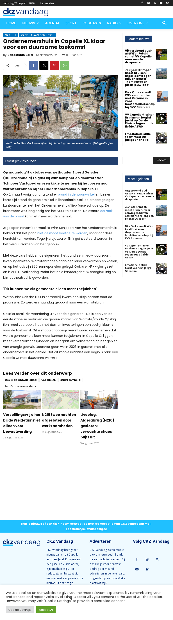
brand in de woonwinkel (76, 194)
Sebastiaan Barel (20, 55)
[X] (154, 3)
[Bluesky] (167, 3)
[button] (164, 23)
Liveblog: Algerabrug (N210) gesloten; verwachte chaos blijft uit (97, 426)
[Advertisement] (60, 486)
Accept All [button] (46, 610)
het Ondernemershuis (20, 386)
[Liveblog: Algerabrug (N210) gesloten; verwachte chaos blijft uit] (99, 399)
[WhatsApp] (64, 65)
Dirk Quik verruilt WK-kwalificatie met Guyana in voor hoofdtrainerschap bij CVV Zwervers (140, 99)
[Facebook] (142, 3)
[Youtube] (161, 3)
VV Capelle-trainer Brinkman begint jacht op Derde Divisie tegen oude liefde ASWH (139, 120)
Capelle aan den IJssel (37, 35)
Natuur (10, 35)
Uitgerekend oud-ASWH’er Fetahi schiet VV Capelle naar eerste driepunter (138, 56)
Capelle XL (48, 379)
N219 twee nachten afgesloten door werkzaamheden (59, 420)
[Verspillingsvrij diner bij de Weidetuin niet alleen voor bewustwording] (22, 399)
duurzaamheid (70, 379)
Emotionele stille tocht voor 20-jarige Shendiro (138, 137)
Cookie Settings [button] (19, 610)
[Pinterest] (54, 65)
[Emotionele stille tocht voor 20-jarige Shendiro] (161, 138)
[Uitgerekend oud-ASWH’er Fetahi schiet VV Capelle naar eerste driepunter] (161, 54)
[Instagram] (148, 3)
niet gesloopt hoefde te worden (62, 233)
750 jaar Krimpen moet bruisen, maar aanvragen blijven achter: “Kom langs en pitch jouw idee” (138, 77)
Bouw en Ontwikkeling (21, 379)
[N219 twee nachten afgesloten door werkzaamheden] (61, 399)
